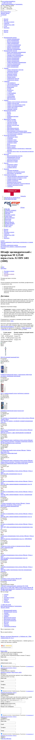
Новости (6, 599)
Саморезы (6, 614)
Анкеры (6, 613)
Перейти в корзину (6, 672)
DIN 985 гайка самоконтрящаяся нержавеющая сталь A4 (16, 484)
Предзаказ (3, 268)
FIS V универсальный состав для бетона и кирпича (15, 393)
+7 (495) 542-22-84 (6, 2)
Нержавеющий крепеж (10, 610)
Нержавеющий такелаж (10, 611)
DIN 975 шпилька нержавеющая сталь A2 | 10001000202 (16, 538)
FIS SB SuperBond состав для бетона (11, 443)
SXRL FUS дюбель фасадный (9, 453)
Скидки (6, 272)
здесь (12, 321)
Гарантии (6, 23)
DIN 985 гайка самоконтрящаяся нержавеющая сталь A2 (16, 516)
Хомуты (6, 623)
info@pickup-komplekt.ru (8, 4)
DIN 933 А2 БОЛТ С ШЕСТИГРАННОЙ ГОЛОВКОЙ (16, 432)
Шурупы (6, 622)
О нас (5, 26)
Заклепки (6, 625)
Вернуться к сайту (17, 672)
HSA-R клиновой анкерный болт (10, 357)
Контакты (6, 27)
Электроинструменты (10, 626)
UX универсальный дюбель (8, 580)
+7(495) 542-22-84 (26, 328)
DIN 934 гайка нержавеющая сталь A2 (11, 473)
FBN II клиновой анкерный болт (10, 506)
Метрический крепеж (10, 617)
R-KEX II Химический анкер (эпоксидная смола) (14, 463)
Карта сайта (4, 651)
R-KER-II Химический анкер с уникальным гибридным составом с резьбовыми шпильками (16, 375)
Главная (6, 594)
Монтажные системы (10, 619)
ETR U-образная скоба (7, 547)
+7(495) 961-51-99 (5, 329)
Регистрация (4, 11)
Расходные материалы (10, 620)
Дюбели (6, 616)
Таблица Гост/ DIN (9, 24)
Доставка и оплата (9, 22)
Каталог (6, 19)
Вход (9, 11)
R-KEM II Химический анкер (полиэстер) (12, 410)
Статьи (3, 240)
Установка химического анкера (9, 245)
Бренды (6, 20)
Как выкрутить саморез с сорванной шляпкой (13, 246)
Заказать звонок (5, 13)
